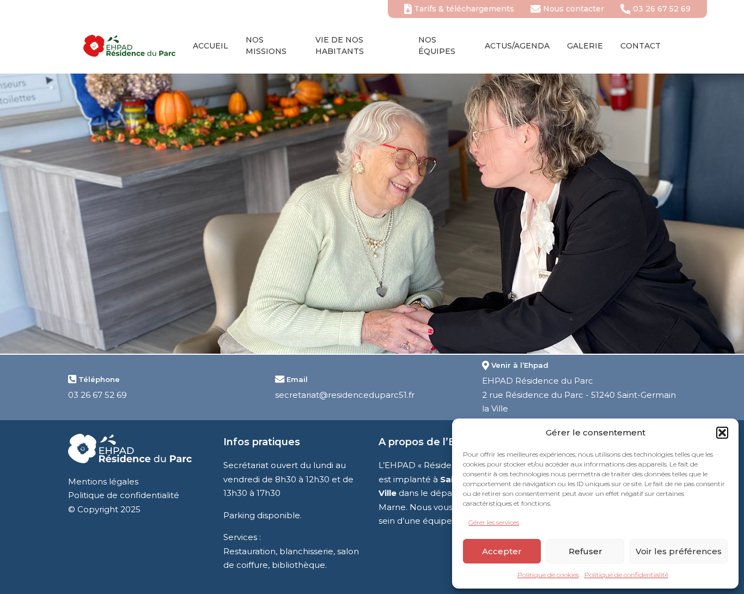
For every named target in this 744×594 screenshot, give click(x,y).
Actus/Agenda (517, 46)
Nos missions (266, 45)
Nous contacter (572, 9)
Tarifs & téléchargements (463, 9)
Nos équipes (436, 45)
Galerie (585, 46)
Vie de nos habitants (339, 45)
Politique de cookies (548, 575)
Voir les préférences (679, 551)
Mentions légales (103, 481)
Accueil (210, 46)
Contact (640, 46)
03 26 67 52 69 (661, 9)
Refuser (585, 551)
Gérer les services (493, 522)
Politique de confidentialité (626, 575)
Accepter (502, 551)
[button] (722, 432)
